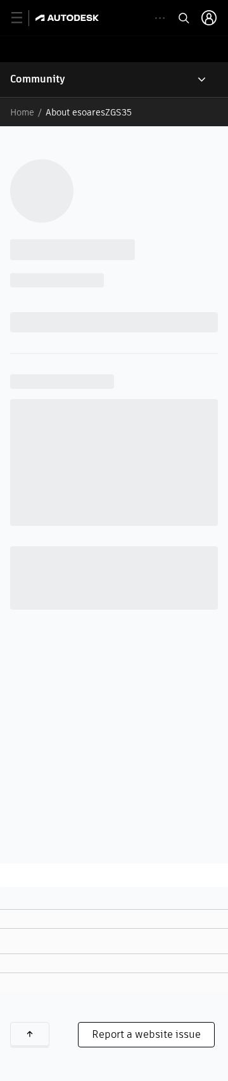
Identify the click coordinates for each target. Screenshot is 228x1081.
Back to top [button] (29, 1034)
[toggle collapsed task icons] (160, 18)
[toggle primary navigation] (23, 18)
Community (37, 79)
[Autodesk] (68, 18)
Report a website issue (146, 1034)
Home (22, 112)
